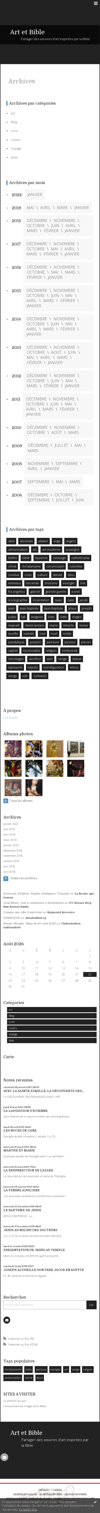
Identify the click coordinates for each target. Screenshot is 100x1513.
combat (13, 575)
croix (28, 575)
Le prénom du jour (15, 1401)
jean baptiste (29, 608)
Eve (82, 583)
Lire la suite (10, 717)
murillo (13, 633)
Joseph (87, 608)
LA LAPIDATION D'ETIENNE (25, 1111)
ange (56, 541)
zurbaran (40, 676)
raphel (13, 650)
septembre (67, 463)
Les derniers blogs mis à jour (25, 1493)
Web (11, 1040)
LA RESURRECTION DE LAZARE (28, 1170)
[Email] (6, 1320)
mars (62, 207)
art (10, 1009)
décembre (37, 220)
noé (42, 633)
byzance (41, 558)
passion (35, 642)
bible (28, 1369)
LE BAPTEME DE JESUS (22, 1210)
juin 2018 (9, 866)
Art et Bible (27, 32)
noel (54, 633)
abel (11, 541)
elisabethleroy (35, 918)
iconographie (17, 600)
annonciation (13, 1377)
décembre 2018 (12, 850)
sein (50, 659)
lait (23, 617)
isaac (58, 600)
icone (76, 591)
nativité (29, 633)
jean (11, 608)
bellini (12, 558)
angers (71, 541)
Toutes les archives (23, 878)
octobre (36, 225)
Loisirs (13, 1028)
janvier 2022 (10, 824)
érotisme (51, 583)
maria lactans (34, 625)
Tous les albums (21, 801)
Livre (12, 1021)
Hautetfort (57, 1489)
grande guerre (56, 591)
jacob (84, 600)
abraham (26, 541)
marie (28, 1377)
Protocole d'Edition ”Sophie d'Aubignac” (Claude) (36, 893)
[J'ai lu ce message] (95, 1502)
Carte (8, 1057)
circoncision (55, 566)
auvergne (72, 549)
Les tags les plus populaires (76, 1493)
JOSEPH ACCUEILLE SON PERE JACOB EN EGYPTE (43, 1270)
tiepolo (33, 667)
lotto (51, 617)
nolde (67, 633)
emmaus (14, 583)
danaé (57, 575)
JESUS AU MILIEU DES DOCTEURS (30, 1230)
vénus (74, 667)
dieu (71, 575)
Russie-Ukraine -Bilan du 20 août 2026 (29, 923)
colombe (75, 566)
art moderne (51, 549)
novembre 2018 (12, 855)
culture (42, 575)
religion (87, 1369)
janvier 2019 (10, 845)
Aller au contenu (14, 3)
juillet (61, 445)
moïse (83, 625)
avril (45, 207)
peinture (41, 1369)
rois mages (16, 659)
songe (62, 659)
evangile (55, 1369)
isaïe (70, 600)
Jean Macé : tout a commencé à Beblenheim (33, 902)
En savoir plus (28, 1509)
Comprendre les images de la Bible (24, 1406)
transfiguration (53, 667)
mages (76, 617)
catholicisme (80, 558)
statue (76, 659)
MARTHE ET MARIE (19, 1150)
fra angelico (16, 591)
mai (30, 207)
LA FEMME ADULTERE (21, 1190)
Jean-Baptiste (53, 608)
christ (12, 566)
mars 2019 (10, 840)
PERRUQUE (11, 918)
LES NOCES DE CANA (20, 1130)
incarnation (41, 600)
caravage (59, 558)
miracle (68, 625)
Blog (11, 1015)
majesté (14, 625)
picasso (70, 642)
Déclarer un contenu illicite (16, 1498)
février (51, 230)
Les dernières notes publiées (50, 1493)
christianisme (13, 1369)
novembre (64, 220)
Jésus (40, 1377)
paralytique (16, 642)
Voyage (13, 1034)
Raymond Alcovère (61, 912)
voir (25, 676)
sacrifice (35, 659)
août (56, 352)
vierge (75, 1369)
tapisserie (15, 667)
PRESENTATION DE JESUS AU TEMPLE (34, 1250)
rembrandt (69, 650)
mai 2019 (9, 829)
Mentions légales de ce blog (40, 1498)
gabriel (35, 591)
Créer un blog (44, 1489)
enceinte (32, 583)
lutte (63, 617)
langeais (37, 617)
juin (55, 225)
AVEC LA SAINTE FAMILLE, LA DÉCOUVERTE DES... (43, 1091)
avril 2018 (9, 871)
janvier (34, 194)
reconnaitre (31, 650)
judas (12, 617)
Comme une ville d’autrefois (22, 912)
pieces (86, 642)
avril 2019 (9, 834)
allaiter (43, 541)
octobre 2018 (11, 861)
